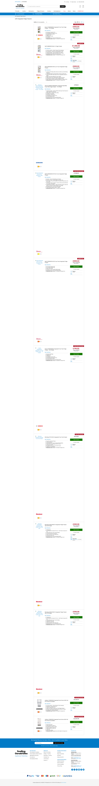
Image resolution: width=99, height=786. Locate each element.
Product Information (61, 750)
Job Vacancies (46, 758)
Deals (64, 11)
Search (62, 6)
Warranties (59, 752)
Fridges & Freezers (40, 11)
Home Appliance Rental (34, 758)
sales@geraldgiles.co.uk (77, 765)
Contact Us (73, 750)
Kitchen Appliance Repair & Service (36, 753)
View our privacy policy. (54, 745)
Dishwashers (31, 11)
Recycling (59, 755)
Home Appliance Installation (34, 752)
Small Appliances (57, 11)
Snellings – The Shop (47, 753)
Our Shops (67, 1)
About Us (46, 750)
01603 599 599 (81, 1)
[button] (23, 14)
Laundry (24, 11)
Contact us (45, 760)
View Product (76, 32)
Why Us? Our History (47, 752)
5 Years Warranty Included (78, 24)
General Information (61, 759)
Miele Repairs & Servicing (34, 755)
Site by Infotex (63, 782)
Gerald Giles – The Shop (48, 755)
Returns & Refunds (60, 762)
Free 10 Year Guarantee (79, 697)
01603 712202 (78, 758)
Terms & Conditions (60, 764)
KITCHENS (24, 1)
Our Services (33, 750)
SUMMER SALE (81, 11)
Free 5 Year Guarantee (79, 434)
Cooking (49, 11)
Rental (74, 11)
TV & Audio (17, 11)
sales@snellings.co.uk (77, 757)
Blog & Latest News (60, 753)
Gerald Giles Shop (75, 539)
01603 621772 (78, 766)
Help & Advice (73, 1)
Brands (69, 11)
